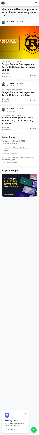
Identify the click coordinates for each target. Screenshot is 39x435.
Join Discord (9, 429)
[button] (35, 3)
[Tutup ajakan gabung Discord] (26, 413)
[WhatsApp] (34, 430)
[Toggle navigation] (35, 3)
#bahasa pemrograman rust (12, 61)
